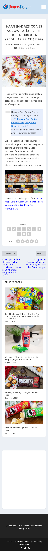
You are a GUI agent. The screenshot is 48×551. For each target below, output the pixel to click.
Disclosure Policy (13, 525)
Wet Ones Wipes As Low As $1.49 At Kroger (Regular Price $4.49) (21, 358)
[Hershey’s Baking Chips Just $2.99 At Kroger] (24, 377)
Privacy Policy (24, 528)
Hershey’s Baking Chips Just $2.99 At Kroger (22, 393)
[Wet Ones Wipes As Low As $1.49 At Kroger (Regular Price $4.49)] (24, 339)
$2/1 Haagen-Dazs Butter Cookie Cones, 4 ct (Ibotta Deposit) (24, 122)
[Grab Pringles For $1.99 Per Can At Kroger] (24, 412)
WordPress (24, 544)
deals (16, 47)
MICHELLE (21, 44)
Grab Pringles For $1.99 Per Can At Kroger (21, 429)
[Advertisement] (24, 481)
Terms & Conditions (32, 525)
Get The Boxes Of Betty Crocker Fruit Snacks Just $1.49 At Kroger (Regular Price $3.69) (23, 316)
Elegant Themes (23, 541)
